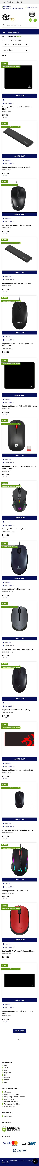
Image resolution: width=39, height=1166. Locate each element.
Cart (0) (19, 2)
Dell (5, 1070)
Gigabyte (7, 1072)
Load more (19, 1031)
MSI (5, 1082)
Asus (6, 1068)
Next (19, 1040)
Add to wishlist (9, 103)
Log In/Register (8, 2)
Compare (8, 100)
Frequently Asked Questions (14, 1097)
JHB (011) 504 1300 (32, 7)
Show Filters (8, 50)
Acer (6, 1065)
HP (5, 1075)
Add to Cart (20, 96)
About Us (7, 1092)
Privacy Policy (9, 1099)
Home (4, 36)
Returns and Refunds (12, 1101)
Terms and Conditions (12, 1104)
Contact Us (8, 1116)
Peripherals (12, 36)
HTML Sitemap (9, 1106)
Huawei (7, 1077)
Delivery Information (11, 1094)
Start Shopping (13, 32)
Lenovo (6, 1080)
